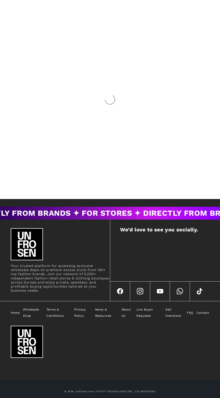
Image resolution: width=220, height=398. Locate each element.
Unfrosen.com (84, 391)
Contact (203, 312)
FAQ (190, 312)
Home (15, 312)
